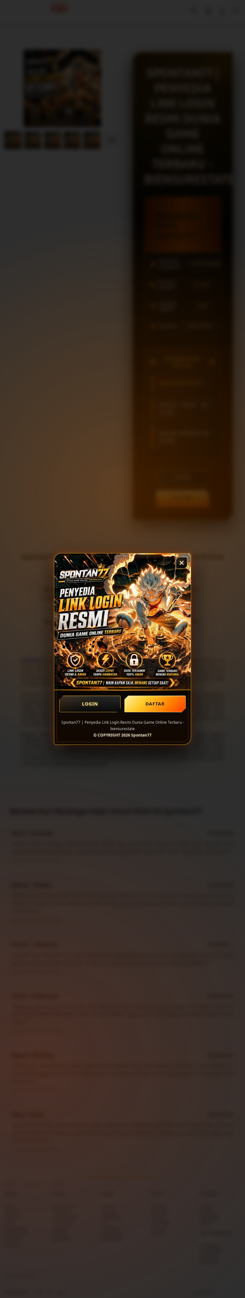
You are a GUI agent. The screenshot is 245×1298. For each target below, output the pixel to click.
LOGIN (90, 703)
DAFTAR (155, 703)
